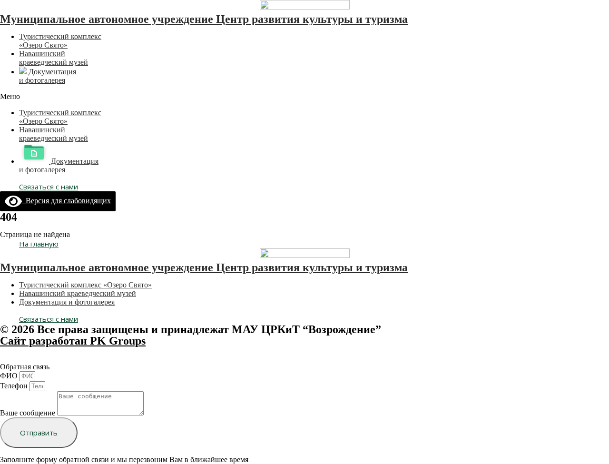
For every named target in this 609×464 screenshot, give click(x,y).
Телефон (14, 386)
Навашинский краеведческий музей (53, 57)
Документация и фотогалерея (47, 76)
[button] (304, 96)
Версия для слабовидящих (66, 201)
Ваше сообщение (28, 413)
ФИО (10, 376)
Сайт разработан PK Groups (73, 341)
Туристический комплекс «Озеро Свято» (60, 40)
